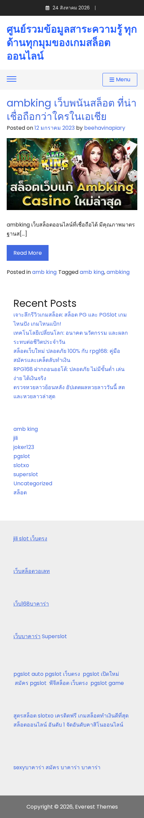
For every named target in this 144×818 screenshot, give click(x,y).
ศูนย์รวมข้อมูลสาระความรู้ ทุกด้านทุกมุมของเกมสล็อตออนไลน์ (72, 43)
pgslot (21, 456)
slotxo (21, 465)
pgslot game (107, 683)
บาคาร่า (90, 767)
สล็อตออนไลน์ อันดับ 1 (39, 725)
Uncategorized (32, 483)
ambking (118, 272)
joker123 (23, 447)
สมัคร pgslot (32, 683)
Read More (27, 253)
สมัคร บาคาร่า (63, 767)
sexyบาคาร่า (28, 767)
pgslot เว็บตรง (64, 674)
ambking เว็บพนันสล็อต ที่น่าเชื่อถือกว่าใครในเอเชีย (72, 110)
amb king (44, 272)
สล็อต (20, 492)
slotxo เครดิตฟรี (57, 716)
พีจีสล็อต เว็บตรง (69, 683)
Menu (123, 79)
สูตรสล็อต (25, 716)
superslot (25, 474)
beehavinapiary (104, 128)
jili (15, 438)
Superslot (54, 636)
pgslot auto (29, 674)
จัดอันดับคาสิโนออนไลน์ (94, 725)
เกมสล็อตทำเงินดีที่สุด (103, 716)
